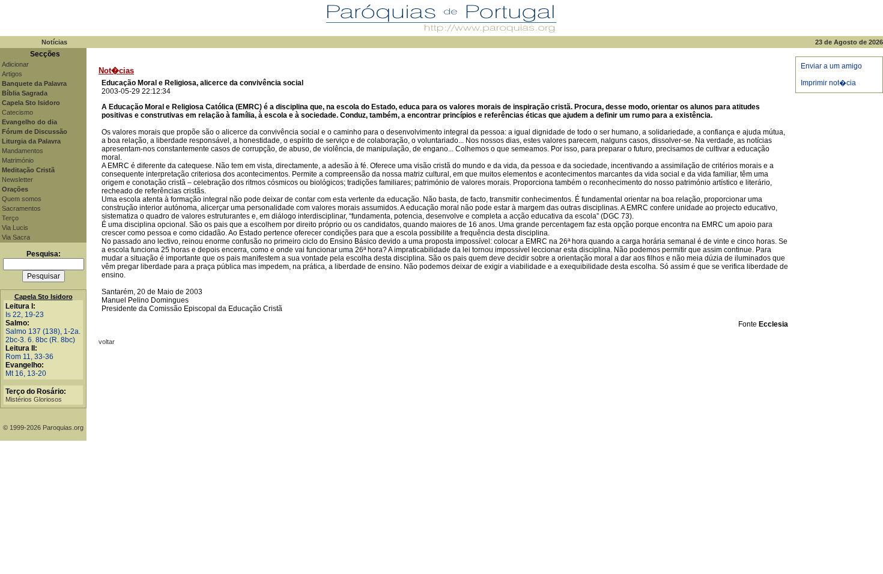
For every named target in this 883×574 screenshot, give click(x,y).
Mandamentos (22, 150)
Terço (10, 218)
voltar (107, 341)
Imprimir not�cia (828, 83)
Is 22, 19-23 (24, 314)
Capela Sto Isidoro (43, 296)
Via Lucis (15, 227)
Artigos (12, 73)
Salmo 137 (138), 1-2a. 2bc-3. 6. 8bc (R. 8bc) (42, 335)
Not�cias (116, 70)
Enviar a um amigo (831, 66)
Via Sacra (16, 237)
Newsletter (17, 179)
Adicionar (15, 64)
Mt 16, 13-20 (25, 373)
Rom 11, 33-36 (29, 356)
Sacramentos (21, 208)
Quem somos (21, 198)
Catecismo (17, 112)
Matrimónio (18, 160)
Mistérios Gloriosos (33, 399)
